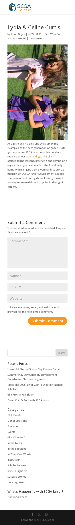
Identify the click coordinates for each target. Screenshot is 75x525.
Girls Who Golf (52, 34)
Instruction (13, 459)
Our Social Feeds (17, 497)
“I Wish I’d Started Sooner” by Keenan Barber (34, 369)
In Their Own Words (19, 454)
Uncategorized (16, 482)
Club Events (14, 415)
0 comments (36, 38)
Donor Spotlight (17, 420)
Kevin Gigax (18, 34)
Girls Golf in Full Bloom (20, 394)
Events (11, 431)
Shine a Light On (17, 471)
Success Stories (16, 38)
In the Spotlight (16, 448)
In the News (14, 443)
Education (13, 426)
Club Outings (33, 156)
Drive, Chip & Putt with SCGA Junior (28, 400)
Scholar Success (16, 465)
